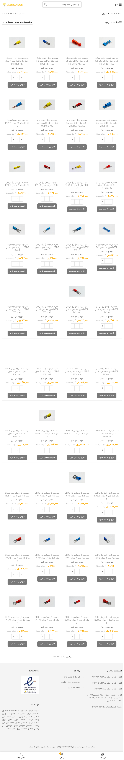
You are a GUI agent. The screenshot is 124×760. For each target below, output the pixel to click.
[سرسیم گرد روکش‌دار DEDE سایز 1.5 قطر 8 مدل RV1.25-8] (17, 539)
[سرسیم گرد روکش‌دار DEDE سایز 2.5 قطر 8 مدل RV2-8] (47, 477)
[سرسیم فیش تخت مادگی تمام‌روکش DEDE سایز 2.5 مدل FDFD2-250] (106, 42)
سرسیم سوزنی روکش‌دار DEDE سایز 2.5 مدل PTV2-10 (17, 123)
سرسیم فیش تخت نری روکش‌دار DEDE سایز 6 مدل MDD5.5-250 (47, 123)
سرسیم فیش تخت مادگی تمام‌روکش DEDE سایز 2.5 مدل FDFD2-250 (106, 61)
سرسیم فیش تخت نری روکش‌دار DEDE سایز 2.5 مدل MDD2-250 (106, 123)
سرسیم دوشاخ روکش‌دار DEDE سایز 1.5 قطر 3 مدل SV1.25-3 (17, 309)
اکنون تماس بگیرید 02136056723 (106, 683)
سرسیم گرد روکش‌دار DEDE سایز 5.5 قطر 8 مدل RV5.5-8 (77, 433)
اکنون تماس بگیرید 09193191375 (107, 688)
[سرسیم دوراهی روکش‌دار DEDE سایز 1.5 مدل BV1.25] (47, 167)
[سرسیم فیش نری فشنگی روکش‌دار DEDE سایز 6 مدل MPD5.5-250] (17, 42)
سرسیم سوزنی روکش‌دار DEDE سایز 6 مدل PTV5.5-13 (77, 185)
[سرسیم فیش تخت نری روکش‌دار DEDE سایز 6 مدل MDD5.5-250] (47, 104)
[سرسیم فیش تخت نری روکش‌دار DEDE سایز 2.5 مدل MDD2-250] (106, 104)
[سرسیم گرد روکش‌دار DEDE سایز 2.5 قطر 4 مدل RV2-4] (77, 539)
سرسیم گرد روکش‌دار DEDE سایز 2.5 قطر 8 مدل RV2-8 (47, 495)
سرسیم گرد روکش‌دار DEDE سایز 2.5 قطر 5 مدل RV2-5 (107, 557)
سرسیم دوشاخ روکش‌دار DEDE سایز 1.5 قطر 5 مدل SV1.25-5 (76, 309)
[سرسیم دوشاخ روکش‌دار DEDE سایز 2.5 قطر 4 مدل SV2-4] (77, 229)
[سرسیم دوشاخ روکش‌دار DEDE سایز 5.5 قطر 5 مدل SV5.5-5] (77, 353)
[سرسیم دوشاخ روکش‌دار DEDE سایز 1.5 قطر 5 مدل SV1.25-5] (77, 291)
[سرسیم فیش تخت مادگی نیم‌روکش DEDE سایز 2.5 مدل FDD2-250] (47, 42)
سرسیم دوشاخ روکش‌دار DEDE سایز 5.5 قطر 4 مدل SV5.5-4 (47, 371)
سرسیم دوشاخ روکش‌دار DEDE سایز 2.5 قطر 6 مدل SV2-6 (17, 247)
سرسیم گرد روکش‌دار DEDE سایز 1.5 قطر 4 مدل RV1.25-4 (47, 620)
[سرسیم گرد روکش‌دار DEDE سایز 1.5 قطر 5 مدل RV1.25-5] (77, 601)
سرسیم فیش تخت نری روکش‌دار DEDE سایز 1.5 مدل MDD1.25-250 (76, 123)
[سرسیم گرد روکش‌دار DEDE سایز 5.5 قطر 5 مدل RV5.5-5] (17, 415)
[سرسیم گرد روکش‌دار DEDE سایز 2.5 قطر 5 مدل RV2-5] (106, 539)
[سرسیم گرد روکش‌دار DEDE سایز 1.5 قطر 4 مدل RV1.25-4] (47, 601)
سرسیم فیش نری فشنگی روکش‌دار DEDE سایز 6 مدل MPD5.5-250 (17, 61)
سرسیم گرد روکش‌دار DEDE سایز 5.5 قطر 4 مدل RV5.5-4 (106, 496)
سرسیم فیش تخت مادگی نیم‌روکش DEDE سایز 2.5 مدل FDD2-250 (47, 61)
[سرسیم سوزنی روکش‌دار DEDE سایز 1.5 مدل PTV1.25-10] (106, 167)
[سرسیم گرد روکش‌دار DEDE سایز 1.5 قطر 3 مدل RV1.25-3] (17, 601)
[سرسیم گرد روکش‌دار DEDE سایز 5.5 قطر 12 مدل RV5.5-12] (17, 353)
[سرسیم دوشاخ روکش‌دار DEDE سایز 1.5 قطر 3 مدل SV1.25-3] (17, 291)
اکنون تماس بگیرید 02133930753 (106, 677)
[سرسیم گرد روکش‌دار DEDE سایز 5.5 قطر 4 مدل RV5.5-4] (106, 477)
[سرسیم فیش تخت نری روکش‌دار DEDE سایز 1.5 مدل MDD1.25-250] (77, 104)
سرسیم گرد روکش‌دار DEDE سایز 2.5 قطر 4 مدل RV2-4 (77, 557)
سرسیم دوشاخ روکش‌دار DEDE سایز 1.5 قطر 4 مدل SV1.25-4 (47, 309)
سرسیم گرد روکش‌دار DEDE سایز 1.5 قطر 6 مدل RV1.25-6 (107, 620)
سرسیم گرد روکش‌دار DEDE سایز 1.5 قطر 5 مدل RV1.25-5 (77, 620)
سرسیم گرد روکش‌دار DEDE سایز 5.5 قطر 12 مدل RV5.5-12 (17, 371)
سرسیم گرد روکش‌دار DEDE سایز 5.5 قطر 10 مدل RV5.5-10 (107, 433)
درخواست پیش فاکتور (70, 682)
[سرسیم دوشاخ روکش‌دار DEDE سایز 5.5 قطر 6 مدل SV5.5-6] (106, 353)
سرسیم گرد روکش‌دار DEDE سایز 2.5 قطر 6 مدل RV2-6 (17, 495)
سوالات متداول (73, 687)
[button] (106, 85)
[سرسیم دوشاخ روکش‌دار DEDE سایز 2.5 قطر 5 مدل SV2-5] (106, 291)
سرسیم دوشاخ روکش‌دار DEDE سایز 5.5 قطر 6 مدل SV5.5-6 (106, 371)
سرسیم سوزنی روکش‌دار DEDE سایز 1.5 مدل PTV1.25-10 (106, 185)
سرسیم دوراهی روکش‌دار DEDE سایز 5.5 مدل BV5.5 (17, 184)
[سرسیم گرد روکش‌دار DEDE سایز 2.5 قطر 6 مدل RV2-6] (17, 477)
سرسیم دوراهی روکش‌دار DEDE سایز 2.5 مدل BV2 (107, 246)
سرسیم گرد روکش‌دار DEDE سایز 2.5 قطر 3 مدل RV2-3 (47, 557)
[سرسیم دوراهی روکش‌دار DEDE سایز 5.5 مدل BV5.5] (17, 167)
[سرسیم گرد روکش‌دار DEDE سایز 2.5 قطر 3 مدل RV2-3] (47, 539)
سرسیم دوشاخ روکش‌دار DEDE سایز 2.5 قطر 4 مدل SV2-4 (77, 247)
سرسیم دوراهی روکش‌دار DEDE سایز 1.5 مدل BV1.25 (47, 184)
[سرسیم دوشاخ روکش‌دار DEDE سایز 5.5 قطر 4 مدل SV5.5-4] (47, 353)
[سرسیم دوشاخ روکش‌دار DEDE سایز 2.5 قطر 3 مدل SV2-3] (47, 229)
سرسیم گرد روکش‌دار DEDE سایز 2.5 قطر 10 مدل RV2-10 (77, 495)
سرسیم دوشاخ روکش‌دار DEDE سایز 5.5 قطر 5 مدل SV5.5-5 (77, 371)
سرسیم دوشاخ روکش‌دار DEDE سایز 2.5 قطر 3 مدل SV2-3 (47, 247)
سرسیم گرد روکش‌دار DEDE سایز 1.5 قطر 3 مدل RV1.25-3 (17, 620)
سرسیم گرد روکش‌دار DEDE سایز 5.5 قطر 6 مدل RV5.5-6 (47, 433)
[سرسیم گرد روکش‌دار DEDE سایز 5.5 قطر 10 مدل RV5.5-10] (106, 415)
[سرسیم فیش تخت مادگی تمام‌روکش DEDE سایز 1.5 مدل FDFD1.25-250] (77, 42)
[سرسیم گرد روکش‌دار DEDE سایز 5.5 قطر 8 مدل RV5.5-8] (77, 415)
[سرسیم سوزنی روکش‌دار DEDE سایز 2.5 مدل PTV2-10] (17, 104)
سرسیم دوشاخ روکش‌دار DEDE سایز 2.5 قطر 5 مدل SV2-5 (106, 309)
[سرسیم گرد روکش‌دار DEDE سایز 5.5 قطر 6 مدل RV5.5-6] (47, 415)
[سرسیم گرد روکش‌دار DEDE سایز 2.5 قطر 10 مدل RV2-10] (77, 477)
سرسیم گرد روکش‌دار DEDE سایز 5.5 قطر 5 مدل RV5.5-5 (17, 433)
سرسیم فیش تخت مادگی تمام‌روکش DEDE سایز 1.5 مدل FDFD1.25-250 (77, 61)
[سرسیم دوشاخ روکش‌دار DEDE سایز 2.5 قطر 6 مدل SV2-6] (17, 229)
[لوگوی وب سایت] (12, 4)
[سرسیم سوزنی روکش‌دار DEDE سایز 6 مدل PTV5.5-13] (77, 167)
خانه (120, 13)
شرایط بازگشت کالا (72, 677)
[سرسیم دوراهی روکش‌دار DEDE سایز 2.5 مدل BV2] (106, 229)
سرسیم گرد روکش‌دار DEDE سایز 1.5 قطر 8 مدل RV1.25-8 (17, 558)
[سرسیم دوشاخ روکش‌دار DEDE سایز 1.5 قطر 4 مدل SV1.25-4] (47, 291)
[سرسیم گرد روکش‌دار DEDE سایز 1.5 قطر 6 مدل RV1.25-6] (106, 601)
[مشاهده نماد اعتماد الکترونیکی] (30, 684)
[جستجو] (45, 4)
